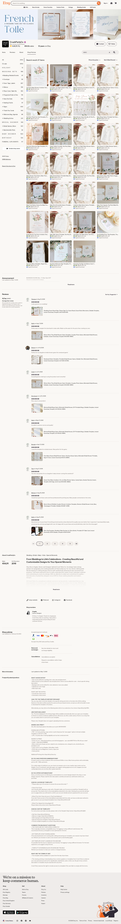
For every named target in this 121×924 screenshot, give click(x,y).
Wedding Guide (81, 7)
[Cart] (116, 3)
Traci (32, 468)
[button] (100, 44)
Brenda (33, 444)
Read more (71, 284)
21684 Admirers (6, 159)
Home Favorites (48, 7)
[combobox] (53, 3)
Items (3, 52)
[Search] (98, 3)
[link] (33, 544)
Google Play (22, 912)
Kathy (33, 323)
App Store (9, 912)
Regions (116, 920)
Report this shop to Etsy (8, 166)
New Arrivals (35, 7)
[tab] (13, 60)
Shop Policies (31, 52)
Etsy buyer (34, 396)
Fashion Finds (60, 7)
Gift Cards (93, 7)
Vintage (70, 7)
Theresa (33, 299)
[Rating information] (11, 46)
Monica (33, 493)
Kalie (32, 420)
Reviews (12, 52)
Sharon (33, 347)
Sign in (105, 3)
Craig (32, 372)
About (21, 52)
